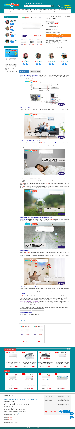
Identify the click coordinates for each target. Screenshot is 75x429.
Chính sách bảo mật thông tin (64, 400)
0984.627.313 (14, 27)
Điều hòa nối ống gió (38, 9)
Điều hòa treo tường (11, 9)
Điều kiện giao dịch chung (63, 399)
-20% (57, 23)
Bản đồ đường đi (49, 400)
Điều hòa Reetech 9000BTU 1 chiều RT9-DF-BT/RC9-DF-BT (38, 338)
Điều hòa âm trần (20, 9)
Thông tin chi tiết (24, 71)
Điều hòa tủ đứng (28, 9)
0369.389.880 (14, 34)
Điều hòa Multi (46, 9)
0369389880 (67, 5)
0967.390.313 (14, 21)
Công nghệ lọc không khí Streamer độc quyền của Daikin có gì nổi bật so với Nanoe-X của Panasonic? (11, 65)
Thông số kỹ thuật (35, 71)
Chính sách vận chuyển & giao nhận (63, 403)
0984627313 (67, 7)
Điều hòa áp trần (53, 9)
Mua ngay (58, 35)
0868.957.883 (14, 40)
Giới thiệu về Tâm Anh (50, 399)
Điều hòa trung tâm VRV (63, 9)
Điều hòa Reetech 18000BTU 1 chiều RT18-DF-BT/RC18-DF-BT (25, 338)
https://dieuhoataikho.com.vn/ (12, 422)
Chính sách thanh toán (63, 405)
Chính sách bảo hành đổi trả (63, 404)
